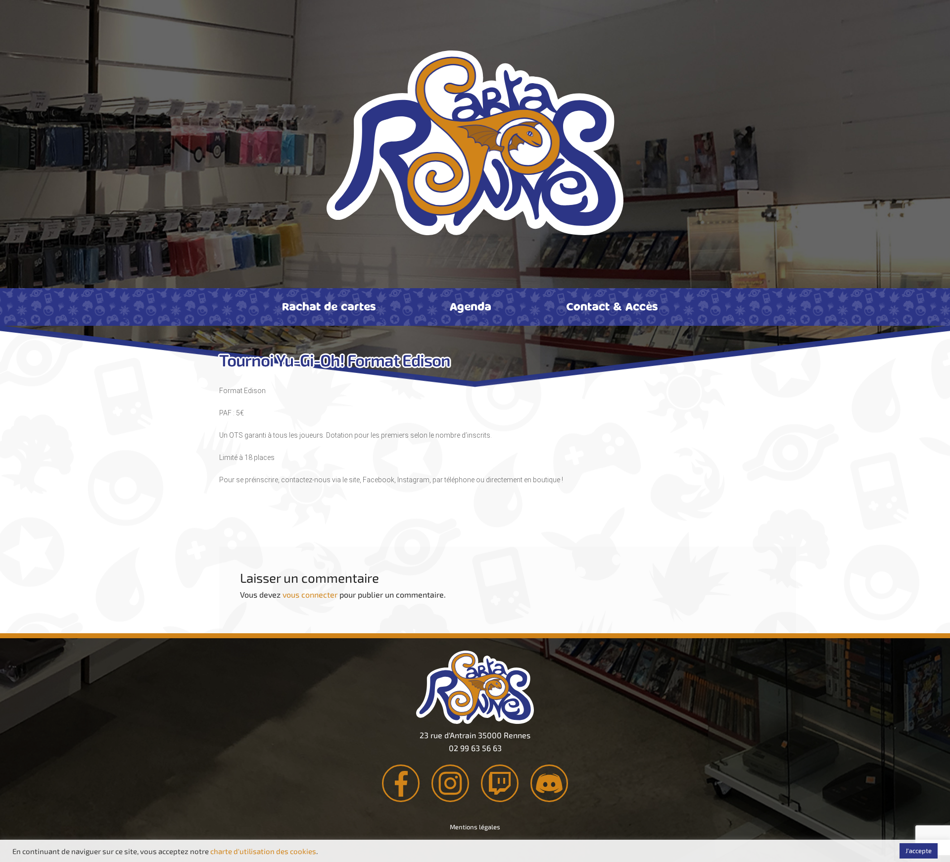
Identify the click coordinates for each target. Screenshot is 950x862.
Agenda (470, 306)
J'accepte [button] (918, 851)
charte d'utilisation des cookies (263, 851)
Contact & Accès (612, 306)
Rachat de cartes (329, 306)
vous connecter (310, 594)
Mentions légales (475, 827)
